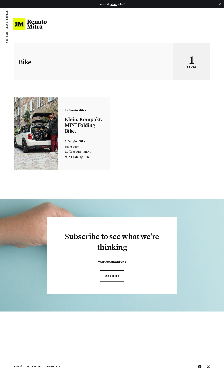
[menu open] (212, 21)
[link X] (208, 367)
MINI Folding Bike (77, 157)
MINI (87, 151)
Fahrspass (72, 146)
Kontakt (19, 366)
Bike (82, 141)
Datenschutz (52, 366)
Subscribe (112, 276)
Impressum (34, 366)
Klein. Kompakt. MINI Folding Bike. (83, 125)
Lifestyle (71, 141)
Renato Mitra (77, 110)
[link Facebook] (199, 367)
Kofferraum (73, 151)
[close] (220, 4)
